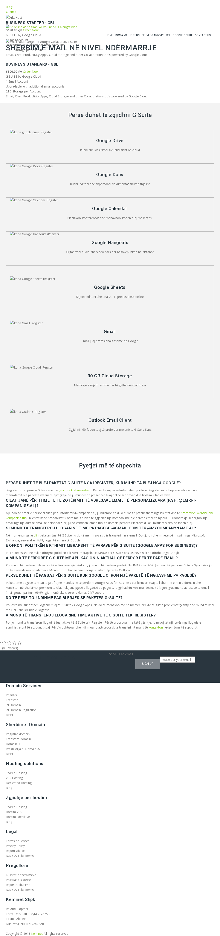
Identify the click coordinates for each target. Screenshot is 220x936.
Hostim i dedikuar (18, 817)
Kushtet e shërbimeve (21, 875)
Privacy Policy (15, 846)
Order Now (30, 71)
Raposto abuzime (18, 885)
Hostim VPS (14, 812)
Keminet (37, 933)
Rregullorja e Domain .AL (23, 749)
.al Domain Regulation (21, 710)
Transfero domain (18, 739)
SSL (168, 35)
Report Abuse (15, 851)
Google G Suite (183, 35)
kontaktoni (156, 627)
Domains (121, 35)
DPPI (9, 715)
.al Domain (13, 705)
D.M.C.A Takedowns (20, 856)
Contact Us (203, 35)
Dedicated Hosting (19, 783)
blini (36, 535)
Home (109, 35)
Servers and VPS (153, 35)
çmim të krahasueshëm (75, 490)
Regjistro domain (18, 734)
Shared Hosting (16, 773)
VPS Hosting (14, 778)
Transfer (12, 700)
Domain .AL (14, 744)
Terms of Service (17, 841)
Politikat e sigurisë (18, 880)
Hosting (134, 35)
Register (11, 695)
